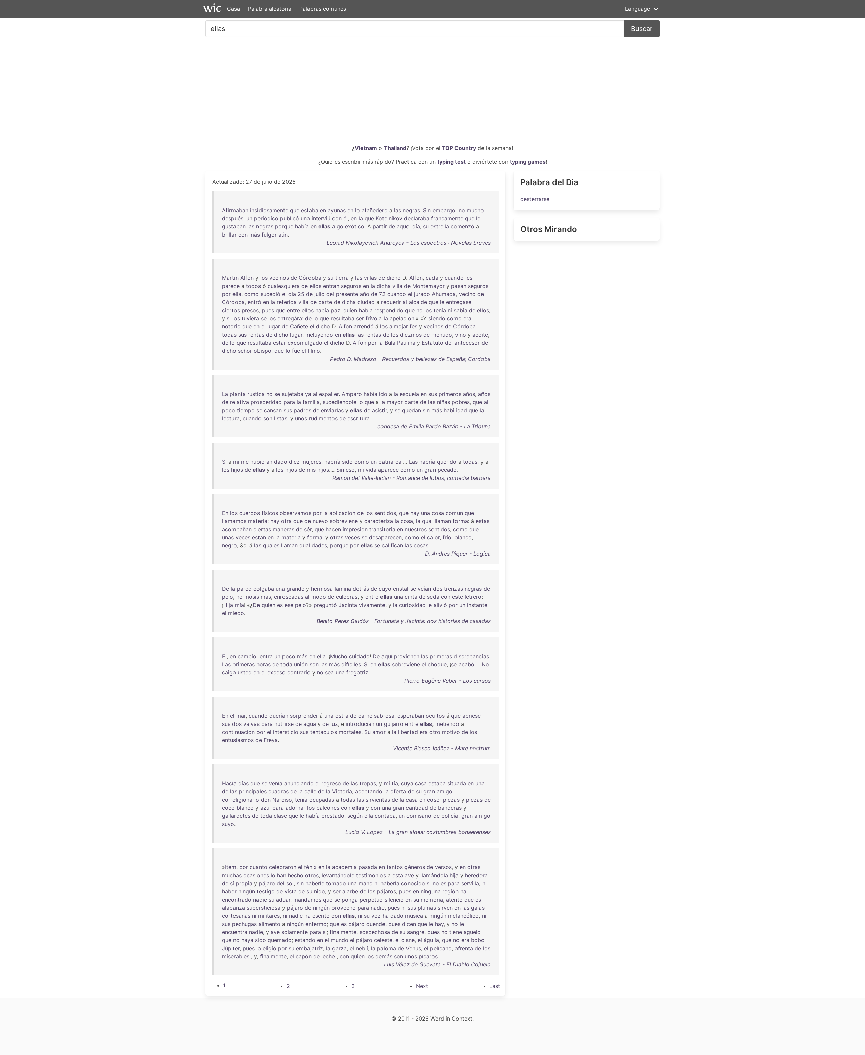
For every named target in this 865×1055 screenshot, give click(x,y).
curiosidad (412, 605)
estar (279, 342)
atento (454, 899)
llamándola (434, 875)
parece (231, 286)
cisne (408, 940)
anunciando (299, 783)
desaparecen (385, 537)
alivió (440, 605)
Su (367, 732)
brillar (229, 234)
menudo (441, 334)
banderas (450, 807)
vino (460, 334)
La (225, 394)
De (225, 588)
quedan (411, 410)
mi (236, 461)
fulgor (269, 234)
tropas (368, 783)
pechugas (244, 924)
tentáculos (323, 732)
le (478, 218)
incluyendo (319, 334)
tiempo (246, 410)
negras (411, 210)
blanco (463, 537)
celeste (383, 940)
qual (427, 521)
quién (268, 605)
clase (280, 815)
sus (242, 334)
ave (409, 875)
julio (319, 294)
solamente (294, 932)
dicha (384, 286)
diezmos (411, 334)
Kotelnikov (389, 218)
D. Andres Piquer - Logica (458, 553)
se (264, 318)
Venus (413, 948)
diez (294, 461)
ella (236, 294)
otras (336, 537)
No (485, 664)
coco (228, 807)
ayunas (337, 210)
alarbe (350, 891)
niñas (443, 402)
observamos (295, 513)
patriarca (389, 461)
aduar (283, 899)
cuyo (385, 588)
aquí (386, 656)
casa (421, 783)
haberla (389, 883)
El (224, 656)
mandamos (307, 899)
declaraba (416, 218)
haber (229, 891)
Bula (390, 342)
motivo (451, 732)
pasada (368, 867)
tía (395, 783)
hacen (333, 529)
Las (413, 461)
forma (460, 521)
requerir (391, 302)
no (462, 210)
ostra (341, 715)
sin (426, 410)
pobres (461, 402)
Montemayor (428, 286)
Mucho (338, 656)
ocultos (435, 715)
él (345, 218)
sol (290, 883)
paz (335, 310)
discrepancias (471, 656)
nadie (260, 899)
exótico (354, 226)
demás (383, 956)
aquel (404, 226)
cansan (273, 410)
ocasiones (256, 875)
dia (292, 294)
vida (371, 469)
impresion (355, 529)
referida (287, 302)
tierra (342, 277)
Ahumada (444, 294)
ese (289, 605)
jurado (422, 294)
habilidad (455, 410)
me (245, 461)
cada (432, 277)
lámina (343, 588)
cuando (454, 277)
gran (430, 469)
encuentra (234, 932)
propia (244, 883)
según (355, 815)
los (264, 277)
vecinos (279, 277)
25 (301, 294)
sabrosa (384, 715)
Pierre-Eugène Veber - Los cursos (447, 680)
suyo (228, 823)
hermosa (322, 588)
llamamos (234, 521)
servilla (470, 883)
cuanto (258, 867)
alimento (269, 924)
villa (397, 286)
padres (302, 410)
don (266, 799)
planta (238, 394)
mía (239, 605)
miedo (236, 613)
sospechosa (375, 932)
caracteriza (378, 521)
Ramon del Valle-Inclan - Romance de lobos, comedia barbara (411, 477)
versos (443, 867)
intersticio (285, 732)
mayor (395, 402)
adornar (295, 807)
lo (357, 210)
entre (293, 310)
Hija (228, 605)
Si (224, 461)
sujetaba (292, 394)
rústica (256, 394)
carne (365, 715)
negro (229, 545)
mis (311, 469)
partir (380, 226)
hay (414, 513)
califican (392, 545)
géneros (414, 867)
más (254, 234)
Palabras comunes (322, 8)
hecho (295, 875)
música (414, 915)
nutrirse (284, 723)
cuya (407, 783)
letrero (473, 596)
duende (375, 924)
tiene (455, 932)
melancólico (463, 915)
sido (347, 461)
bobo (478, 940)
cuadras (278, 791)
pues (268, 310)
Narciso (282, 799)
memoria (432, 899)
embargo (443, 210)
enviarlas (332, 410)
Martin (230, 277)
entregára (289, 318)
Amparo (352, 394)
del (330, 294)
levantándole (338, 875)
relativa (239, 402)
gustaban (234, 226)
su (426, 226)
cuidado (359, 656)
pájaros (386, 891)
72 (382, 294)
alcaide (418, 302)
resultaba (342, 318)
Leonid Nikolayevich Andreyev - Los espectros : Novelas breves (409, 242)
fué (296, 350)
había (302, 226)
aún (283, 234)
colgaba (263, 588)
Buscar (641, 29)
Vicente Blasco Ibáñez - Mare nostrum (442, 748)
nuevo (320, 521)
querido (446, 461)
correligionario (240, 799)
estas (482, 521)
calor (433, 537)
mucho (475, 210)
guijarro (393, 723)
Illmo (314, 350)
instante (477, 605)
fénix (310, 867)
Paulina (406, 342)
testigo (266, 891)
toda (286, 664)
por (226, 294)
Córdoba (310, 277)
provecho (343, 907)
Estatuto (432, 342)
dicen (409, 924)
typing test (451, 161)
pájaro (267, 883)
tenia (440, 310)
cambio (247, 656)
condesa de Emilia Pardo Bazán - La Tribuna (434, 426)
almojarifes (403, 326)
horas (263, 664)
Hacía (229, 783)
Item (230, 867)
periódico (266, 218)
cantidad (417, 807)
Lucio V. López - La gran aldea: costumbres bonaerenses (418, 832)
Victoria (342, 791)
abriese (471, 715)
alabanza (233, 907)
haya (247, 940)
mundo (339, 940)
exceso (276, 672)
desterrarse (534, 199)
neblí (362, 948)
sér (308, 529)
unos (301, 418)
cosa (438, 513)
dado (280, 461)
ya (308, 394)
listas (280, 418)
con (337, 218)
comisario (418, 815)
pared (244, 588)
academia (344, 867)
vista (291, 891)
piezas (451, 799)
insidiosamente (269, 210)
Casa (233, 8)
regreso (331, 783)
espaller (329, 394)
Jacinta (348, 605)
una (305, 218)
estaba (309, 210)
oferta (398, 791)
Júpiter (231, 948)
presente (347, 294)
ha (463, 891)
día (416, 226)
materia (257, 521)
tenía (301, 799)
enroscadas (288, 596)
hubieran (261, 461)
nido (319, 891)
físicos (270, 513)
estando (305, 940)
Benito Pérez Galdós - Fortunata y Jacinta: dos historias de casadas (404, 621)
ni (450, 310)
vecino (467, 294)
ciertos (231, 310)
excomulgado (305, 342)
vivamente (372, 605)
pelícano (441, 948)
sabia (460, 310)
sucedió (270, 294)
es (280, 605)
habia (322, 310)
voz (376, 915)
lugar (273, 326)
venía (275, 783)
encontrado (236, 899)
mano (366, 883)
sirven (445, 907)
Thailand (395, 148)
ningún (246, 891)
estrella (439, 226)
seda (433, 596)
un (249, 218)
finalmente (343, 932)
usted (245, 672)
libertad (408, 732)
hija (454, 875)
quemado (280, 940)
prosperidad (266, 402)
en (323, 210)
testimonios (371, 875)
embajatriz (309, 948)
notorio (231, 326)
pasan (458, 286)
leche (328, 956)
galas (478, 907)
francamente (447, 218)
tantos (395, 867)
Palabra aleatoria (269, 8)
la (361, 218)
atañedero (375, 210)
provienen (406, 656)
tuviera (250, 318)
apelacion (402, 318)
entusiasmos (238, 740)
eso (350, 469)
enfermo (316, 924)
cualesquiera (284, 286)
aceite (480, 334)
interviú (321, 218)
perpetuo (371, 899)
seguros (351, 286)
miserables (235, 956)
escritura (358, 418)
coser (434, 799)
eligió (269, 948)
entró (254, 302)
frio (447, 537)
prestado (332, 815)
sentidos (385, 513)
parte (325, 302)
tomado (336, 883)
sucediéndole (339, 402)
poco (228, 410)
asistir (379, 410)
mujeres (311, 461)
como (251, 294)
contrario (299, 672)
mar (241, 715)
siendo (436, 318)
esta (397, 875)
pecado (447, 469)
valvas (251, 723)
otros (312, 875)
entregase (458, 302)
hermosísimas (253, 596)
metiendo (447, 723)
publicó (289, 218)
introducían (360, 723)
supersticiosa (263, 907)
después (232, 218)
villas (370, 277)
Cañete (299, 326)
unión (301, 664)
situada (456, 783)
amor (379, 732)
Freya (271, 740)
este (457, 596)
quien (350, 310)
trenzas (453, 588)
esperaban (410, 715)
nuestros (416, 529)
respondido (388, 310)
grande (295, 588)
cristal (401, 588)
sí (232, 883)
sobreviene (344, 521)
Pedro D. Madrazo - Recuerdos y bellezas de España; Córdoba (410, 358)
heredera (476, 875)
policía (449, 815)
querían (278, 715)
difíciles (351, 664)
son (267, 418)
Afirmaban (235, 210)
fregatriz (357, 672)
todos (253, 286)
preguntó (325, 605)
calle (310, 791)
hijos (237, 469)
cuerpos (249, 513)
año (364, 294)
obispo (262, 350)
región (450, 891)
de (392, 226)
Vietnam (366, 148)
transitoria (382, 529)
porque (284, 226)
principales (253, 791)
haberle (314, 883)
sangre (415, 932)
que (294, 210)
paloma (386, 948)
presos (250, 310)
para (289, 402)
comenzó (462, 226)
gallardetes (236, 815)
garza (339, 948)
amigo (444, 791)
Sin (427, 210)
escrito (321, 915)
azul (265, 807)
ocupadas (321, 799)
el (284, 294)
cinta (411, 596)
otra (286, 521)
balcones (327, 807)
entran (331, 286)
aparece (388, 469)
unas (228, 537)
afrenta (464, 948)
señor (245, 350)
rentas (256, 334)
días (243, 783)
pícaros (428, 956)
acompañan (237, 529)
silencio (394, 899)
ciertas (262, 529)
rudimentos (323, 418)
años (469, 394)
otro (434, 732)
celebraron (282, 867)
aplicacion (342, 513)
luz (334, 723)
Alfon (247, 277)
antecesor (467, 342)
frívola (374, 318)
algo (337, 226)
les (468, 277)
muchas (232, 875)
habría (332, 461)
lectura (231, 418)
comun (454, 513)
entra (266, 656)
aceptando (368, 791)
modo (318, 596)
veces (243, 537)
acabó (466, 664)
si (229, 318)
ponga (350, 899)
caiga (229, 672)
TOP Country (459, 148)
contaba (385, 815)
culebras (346, 596)
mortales (350, 732)
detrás (361, 588)
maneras (283, 529)
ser (360, 318)
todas (229, 334)
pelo (227, 596)
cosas (421, 545)
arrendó (364, 326)
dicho (394, 277)
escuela (409, 394)
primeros (450, 394)
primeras (441, 656)
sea (329, 672)
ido (383, 394)
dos (437, 588)
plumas (427, 907)
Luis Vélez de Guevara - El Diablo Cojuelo (437, 964)
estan (259, 537)
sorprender (304, 715)
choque (437, 664)
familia (311, 402)
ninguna (431, 891)
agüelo (472, 932)
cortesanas (236, 915)
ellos (315, 286)
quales (271, 545)
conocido (413, 883)
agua (309, 723)
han (281, 875)
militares (269, 915)
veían (424, 588)
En (225, 513)
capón (304, 956)
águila (431, 940)
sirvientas (378, 799)
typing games (528, 161)
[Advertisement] (432, 93)
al (405, 302)
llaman (443, 521)
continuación (238, 732)
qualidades (313, 545)
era (467, 318)
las (397, 210)
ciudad (366, 302)
